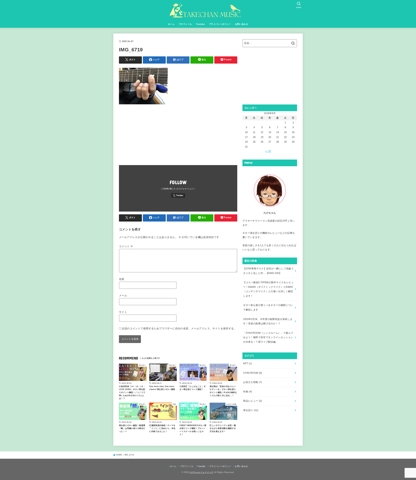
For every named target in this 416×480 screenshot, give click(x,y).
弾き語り (250, 410)
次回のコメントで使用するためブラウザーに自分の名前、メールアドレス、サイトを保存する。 (179, 328)
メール (123, 295)
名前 (121, 279)
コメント (126, 246)
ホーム (171, 24)
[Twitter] (178, 195)
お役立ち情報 (252, 382)
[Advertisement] (178, 133)
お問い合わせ (241, 24)
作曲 (247, 391)
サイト (123, 312)
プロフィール (185, 24)
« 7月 (268, 151)
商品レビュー (252, 401)
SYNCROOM (252, 373)
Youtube (200, 24)
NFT (247, 363)
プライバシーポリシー (220, 24)
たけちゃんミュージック (201, 472)
